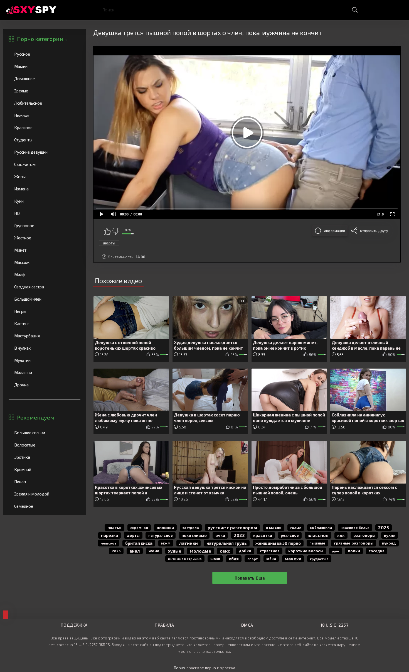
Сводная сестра (44, 286)
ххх (341, 535)
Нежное (44, 115)
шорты (109, 243)
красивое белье (355, 527)
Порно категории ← (43, 38)
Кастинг (44, 323)
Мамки (44, 66)
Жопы (44, 176)
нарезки (109, 535)
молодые (200, 550)
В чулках (44, 347)
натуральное (160, 535)
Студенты (44, 139)
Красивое (44, 127)
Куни (44, 200)
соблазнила (321, 527)
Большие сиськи (44, 432)
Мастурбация (44, 335)
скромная (139, 527)
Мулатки (44, 360)
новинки (165, 527)
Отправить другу (374, 230)
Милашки (44, 372)
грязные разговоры (353, 543)
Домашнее (44, 78)
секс (225, 550)
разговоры (364, 535)
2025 (383, 527)
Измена (44, 188)
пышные (317, 543)
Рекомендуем (36, 417)
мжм (166, 543)
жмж (215, 558)
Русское (44, 54)
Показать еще (250, 577)
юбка (271, 558)
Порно (179, 668)
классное (318, 535)
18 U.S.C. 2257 (334, 624)
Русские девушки (44, 151)
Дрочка (44, 384)
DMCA (247, 624)
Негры (44, 311)
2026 (116, 551)
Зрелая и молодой (44, 493)
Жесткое (44, 237)
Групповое (44, 225)
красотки (262, 535)
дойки (245, 550)
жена (154, 550)
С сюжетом (44, 164)
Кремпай (44, 469)
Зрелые (44, 90)
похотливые (194, 535)
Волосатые (44, 444)
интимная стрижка (185, 559)
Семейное (44, 506)
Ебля (234, 558)
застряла (191, 527)
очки (220, 535)
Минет (44, 249)
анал (134, 550)
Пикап (44, 481)
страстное (270, 551)
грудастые (319, 559)
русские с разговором (232, 527)
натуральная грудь (226, 543)
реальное (290, 535)
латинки (188, 543)
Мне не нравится (115, 231)
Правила (164, 624)
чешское (109, 543)
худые (174, 550)
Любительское (44, 103)
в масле (274, 527)
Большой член (44, 298)
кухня (389, 535)
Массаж (44, 262)
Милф (44, 274)
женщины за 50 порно (278, 543)
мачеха (293, 558)
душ (335, 551)
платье (114, 527)
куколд (389, 543)
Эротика (44, 457)
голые (295, 527)
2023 (239, 535)
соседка (377, 551)
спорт (252, 559)
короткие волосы (305, 550)
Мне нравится (107, 231)
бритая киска (138, 543)
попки (354, 550)
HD (44, 213)
